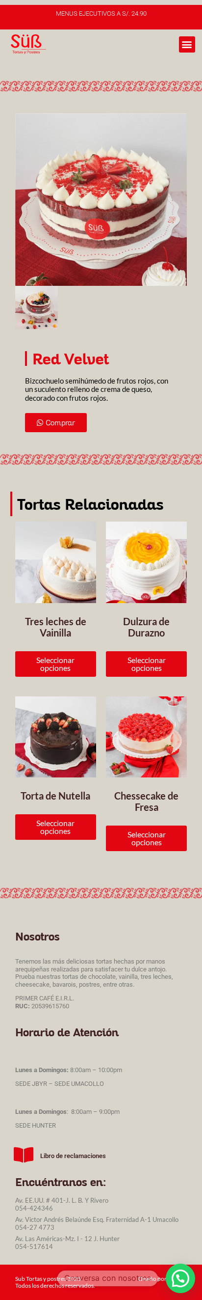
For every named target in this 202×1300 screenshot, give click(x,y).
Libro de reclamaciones (73, 1156)
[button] (187, 44)
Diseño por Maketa (162, 1278)
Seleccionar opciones (55, 663)
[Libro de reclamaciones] (24, 1155)
